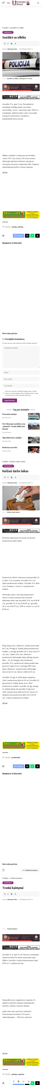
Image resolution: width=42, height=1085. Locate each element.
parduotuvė (16, 757)
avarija (14, 227)
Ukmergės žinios (12, 49)
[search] (38, 3)
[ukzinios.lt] (21, 2)
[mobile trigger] (4, 2)
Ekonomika (8, 466)
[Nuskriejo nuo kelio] (34, 449)
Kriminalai (8, 32)
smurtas (21, 1074)
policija (20, 227)
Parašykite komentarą (31, 870)
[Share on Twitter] (11, 43)
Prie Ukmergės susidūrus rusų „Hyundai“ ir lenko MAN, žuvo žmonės (13, 426)
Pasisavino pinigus (9, 414)
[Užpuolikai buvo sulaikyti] (34, 440)
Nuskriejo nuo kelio (9, 447)
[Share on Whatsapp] (23, 1081)
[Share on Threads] (37, 236)
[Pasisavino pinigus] (34, 416)
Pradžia (5, 28)
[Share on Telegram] (15, 43)
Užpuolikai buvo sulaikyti (12, 438)
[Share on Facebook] (8, 43)
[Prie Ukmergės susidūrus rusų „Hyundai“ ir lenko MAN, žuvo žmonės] (34, 426)
